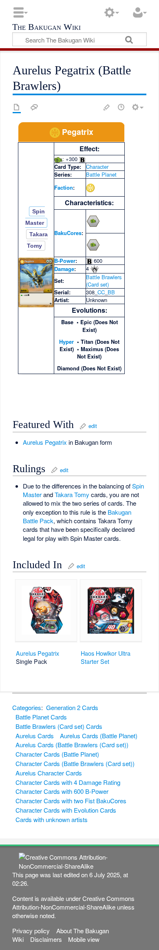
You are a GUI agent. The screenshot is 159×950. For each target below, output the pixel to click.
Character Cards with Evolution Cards (65, 810)
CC (101, 292)
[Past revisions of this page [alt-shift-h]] (121, 107)
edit (92, 426)
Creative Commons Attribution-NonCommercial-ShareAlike (73, 902)
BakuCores (68, 233)
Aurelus (33, 442)
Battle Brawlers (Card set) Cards (58, 726)
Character (97, 166)
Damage (64, 269)
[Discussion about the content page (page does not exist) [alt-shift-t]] (34, 107)
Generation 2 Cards (72, 707)
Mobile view (83, 939)
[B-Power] (82, 159)
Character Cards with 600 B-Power (61, 791)
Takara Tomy (72, 494)
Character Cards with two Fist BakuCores (70, 800)
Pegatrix (56, 442)
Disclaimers (46, 939)
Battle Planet (101, 174)
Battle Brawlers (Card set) (103, 280)
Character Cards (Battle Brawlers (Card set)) (75, 763)
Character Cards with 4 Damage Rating (67, 782)
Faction (63, 187)
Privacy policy (31, 930)
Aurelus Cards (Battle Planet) (98, 735)
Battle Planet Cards (41, 716)
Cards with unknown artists (51, 819)
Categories (26, 707)
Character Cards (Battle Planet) (57, 754)
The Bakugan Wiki (46, 27)
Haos (87, 653)
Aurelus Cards (34, 735)
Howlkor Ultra (113, 653)
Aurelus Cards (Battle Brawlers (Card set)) (71, 744)
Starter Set (95, 661)
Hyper (66, 341)
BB (111, 292)
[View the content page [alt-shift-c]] (17, 107)
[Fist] (58, 159)
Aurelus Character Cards (48, 773)
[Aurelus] (55, 131)
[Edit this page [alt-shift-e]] (107, 107)
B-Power (64, 260)
